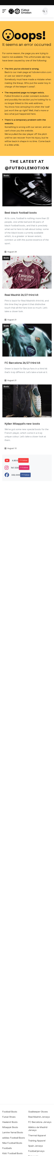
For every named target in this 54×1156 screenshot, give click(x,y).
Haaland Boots (10, 1122)
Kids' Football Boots (12, 1153)
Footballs (7, 1148)
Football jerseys (36, 1151)
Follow (24, 460)
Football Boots (9, 1111)
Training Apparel (36, 1140)
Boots (6, 175)
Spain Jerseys (35, 1145)
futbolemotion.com (41, 72)
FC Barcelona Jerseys (40, 1122)
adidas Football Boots (13, 1137)
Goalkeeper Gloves (38, 1111)
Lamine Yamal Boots (12, 1132)
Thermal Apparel (37, 1135)
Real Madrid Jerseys (39, 1116)
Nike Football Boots (12, 1143)
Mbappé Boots (10, 1127)
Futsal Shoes (9, 1116)
